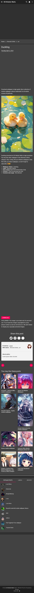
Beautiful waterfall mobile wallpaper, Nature (17, 508)
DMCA (15, 587)
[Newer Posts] (2, 365)
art (19, 347)
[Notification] (29, 1)
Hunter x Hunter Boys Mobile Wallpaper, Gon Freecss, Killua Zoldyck (7, 470)
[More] (22, 338)
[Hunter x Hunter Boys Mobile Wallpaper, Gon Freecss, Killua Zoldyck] (8, 459)
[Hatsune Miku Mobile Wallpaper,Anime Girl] (25, 439)
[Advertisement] (17, 22)
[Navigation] (1, 1)
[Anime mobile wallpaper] (8, 439)
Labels (20, 480)
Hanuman (8, 489)
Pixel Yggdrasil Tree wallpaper (13, 522)
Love (7, 498)
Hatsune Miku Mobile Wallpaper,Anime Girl (24, 449)
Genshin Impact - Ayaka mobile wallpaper (8, 411)
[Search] (26, 1)
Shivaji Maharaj (10, 494)
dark (7, 513)
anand (11, 346)
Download (6, 317)
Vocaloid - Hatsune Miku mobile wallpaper (8, 391)
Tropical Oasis (9, 527)
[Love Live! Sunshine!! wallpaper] (25, 459)
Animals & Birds (25, 157)
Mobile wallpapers (24, 159)
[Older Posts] (31, 365)
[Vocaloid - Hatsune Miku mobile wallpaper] (8, 381)
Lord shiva (8, 503)
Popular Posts (7, 480)
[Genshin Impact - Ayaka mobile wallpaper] (8, 402)
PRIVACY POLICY (21, 587)
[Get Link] (18, 338)
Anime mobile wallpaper (8, 448)
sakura (7, 518)
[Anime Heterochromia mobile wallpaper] (25, 410)
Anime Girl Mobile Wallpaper (23, 391)
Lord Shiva (8, 484)
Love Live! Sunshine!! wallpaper (23, 469)
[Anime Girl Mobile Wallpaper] (25, 381)
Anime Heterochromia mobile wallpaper (24, 428)
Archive (29, 480)
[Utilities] (32, 1)
